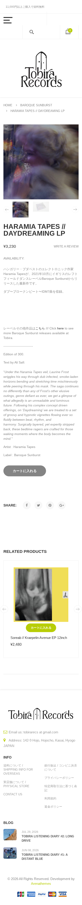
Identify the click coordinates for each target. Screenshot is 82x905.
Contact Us (12, 794)
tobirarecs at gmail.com (40, 732)
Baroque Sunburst (36, 105)
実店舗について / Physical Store (16, 784)
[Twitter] (38, 505)
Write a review (66, 246)
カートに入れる (41, 627)
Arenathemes (41, 883)
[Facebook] (27, 505)
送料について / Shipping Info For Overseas (18, 769)
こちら (40, 328)
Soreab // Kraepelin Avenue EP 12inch (38, 638)
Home (7, 105)
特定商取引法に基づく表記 (60, 788)
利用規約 (50, 798)
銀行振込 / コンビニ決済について (60, 767)
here (60, 328)
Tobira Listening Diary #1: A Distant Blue (45, 856)
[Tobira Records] (41, 68)
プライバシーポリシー (59, 777)
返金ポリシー (53, 806)
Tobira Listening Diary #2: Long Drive (48, 838)
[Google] (62, 505)
